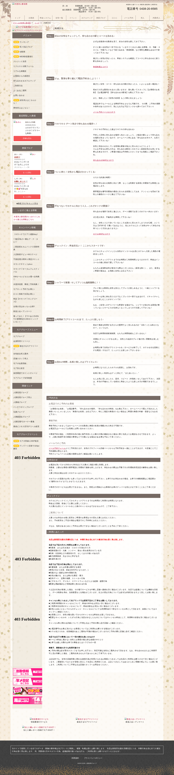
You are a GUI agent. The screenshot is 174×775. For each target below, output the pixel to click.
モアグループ (18, 336)
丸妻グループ (18, 412)
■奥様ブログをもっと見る (27, 203)
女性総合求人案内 (20, 354)
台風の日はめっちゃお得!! (24, 306)
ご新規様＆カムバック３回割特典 (26, 248)
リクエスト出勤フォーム (23, 66)
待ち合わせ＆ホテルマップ (24, 81)
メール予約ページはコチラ (104, 112)
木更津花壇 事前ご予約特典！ (26, 284)
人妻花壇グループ (20, 392)
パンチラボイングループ (23, 407)
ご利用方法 (18, 86)
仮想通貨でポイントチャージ (25, 373)
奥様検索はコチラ (100, 67)
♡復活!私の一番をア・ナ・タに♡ (25, 240)
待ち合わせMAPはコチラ (103, 160)
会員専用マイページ (21, 341)
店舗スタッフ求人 (20, 359)
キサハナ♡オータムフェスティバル (26, 270)
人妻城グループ (19, 402)
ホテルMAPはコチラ (101, 234)
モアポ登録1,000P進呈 (26, 441)
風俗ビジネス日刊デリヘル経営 (26, 426)
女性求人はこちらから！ (24, 101)
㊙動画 (19, 52)
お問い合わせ (18, 95)
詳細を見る (27, 138)
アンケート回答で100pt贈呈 (26, 447)
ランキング (21, 42)
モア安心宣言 (18, 368)
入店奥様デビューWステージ (25, 254)
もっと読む (27, 172)
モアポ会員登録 (19, 363)
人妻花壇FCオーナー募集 (23, 422)
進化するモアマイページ (25, 347)
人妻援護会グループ (21, 417)
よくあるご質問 (19, 90)
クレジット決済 (19, 61)
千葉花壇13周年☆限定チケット (26, 259)
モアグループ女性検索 (22, 378)
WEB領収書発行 (23, 57)
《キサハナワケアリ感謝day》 (26, 234)
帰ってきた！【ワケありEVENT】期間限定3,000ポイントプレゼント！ (26, 319)
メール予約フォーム (57, 448)
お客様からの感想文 (21, 76)
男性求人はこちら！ (21, 108)
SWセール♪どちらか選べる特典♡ (26, 278)
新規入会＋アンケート (22, 311)
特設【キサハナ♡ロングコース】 (25, 300)
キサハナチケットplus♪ (23, 264)
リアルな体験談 (19, 71)
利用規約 (75, 758)
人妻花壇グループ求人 (22, 397)
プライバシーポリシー (93, 758)
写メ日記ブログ (23, 47)
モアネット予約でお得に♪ (24, 289)
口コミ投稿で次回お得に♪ (24, 294)
